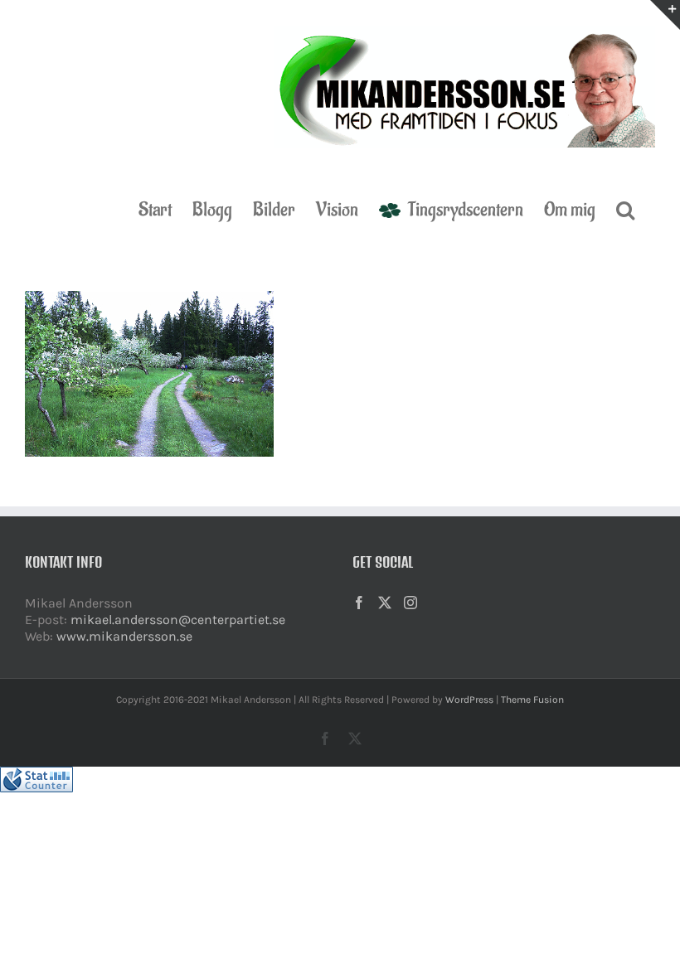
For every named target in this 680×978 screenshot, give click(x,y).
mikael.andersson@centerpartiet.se (177, 619)
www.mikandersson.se (124, 636)
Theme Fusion (532, 699)
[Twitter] (384, 602)
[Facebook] (359, 602)
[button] (625, 208)
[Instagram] (410, 602)
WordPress (469, 699)
